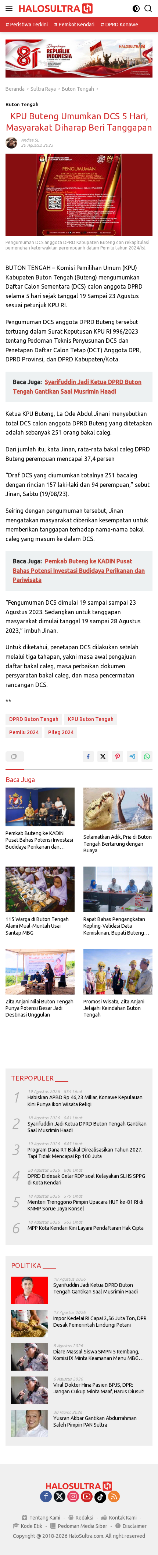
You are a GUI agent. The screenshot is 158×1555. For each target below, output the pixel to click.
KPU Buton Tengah (91, 719)
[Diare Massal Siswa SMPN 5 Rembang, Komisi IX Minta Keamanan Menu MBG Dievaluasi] (29, 1357)
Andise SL (30, 140)
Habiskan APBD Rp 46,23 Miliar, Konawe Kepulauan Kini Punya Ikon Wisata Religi (85, 1100)
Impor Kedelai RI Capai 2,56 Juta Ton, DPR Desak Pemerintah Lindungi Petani (100, 1321)
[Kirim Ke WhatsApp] (146, 756)
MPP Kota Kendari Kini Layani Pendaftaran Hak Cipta (86, 1228)
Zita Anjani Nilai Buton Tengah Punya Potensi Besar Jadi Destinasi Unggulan (39, 1008)
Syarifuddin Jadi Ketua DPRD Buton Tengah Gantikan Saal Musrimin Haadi (87, 1127)
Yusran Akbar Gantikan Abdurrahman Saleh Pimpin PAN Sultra (95, 1421)
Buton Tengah (22, 104)
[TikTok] (100, 1497)
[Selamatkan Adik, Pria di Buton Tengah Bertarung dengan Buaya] (117, 809)
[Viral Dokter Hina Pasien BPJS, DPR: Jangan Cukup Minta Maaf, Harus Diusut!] (29, 1390)
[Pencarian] (148, 9)
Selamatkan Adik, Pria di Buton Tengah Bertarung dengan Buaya (117, 843)
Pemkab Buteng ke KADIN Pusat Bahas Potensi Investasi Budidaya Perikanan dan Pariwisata (39, 840)
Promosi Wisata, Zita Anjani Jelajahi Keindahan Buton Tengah (113, 1008)
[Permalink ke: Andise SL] (11, 142)
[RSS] (114, 1497)
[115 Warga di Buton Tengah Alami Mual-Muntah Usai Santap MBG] (40, 889)
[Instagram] (73, 1497)
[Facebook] (46, 1497)
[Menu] (10, 8)
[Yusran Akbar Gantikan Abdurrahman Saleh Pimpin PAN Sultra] (29, 1423)
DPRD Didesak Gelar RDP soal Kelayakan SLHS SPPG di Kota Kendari (86, 1179)
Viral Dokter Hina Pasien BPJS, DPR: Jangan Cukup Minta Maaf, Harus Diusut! (98, 1388)
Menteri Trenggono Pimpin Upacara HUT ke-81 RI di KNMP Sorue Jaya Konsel (85, 1205)
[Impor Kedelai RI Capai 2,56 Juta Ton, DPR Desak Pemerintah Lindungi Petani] (29, 1323)
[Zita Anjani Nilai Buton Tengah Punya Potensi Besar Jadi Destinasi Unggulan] (40, 972)
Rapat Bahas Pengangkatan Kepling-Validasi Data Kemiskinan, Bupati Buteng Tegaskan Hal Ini (114, 926)
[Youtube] (87, 1497)
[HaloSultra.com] (55, 8)
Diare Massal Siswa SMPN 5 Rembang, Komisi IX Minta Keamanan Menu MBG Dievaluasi (96, 1355)
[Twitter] (59, 1497)
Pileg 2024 (60, 732)
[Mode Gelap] (136, 9)
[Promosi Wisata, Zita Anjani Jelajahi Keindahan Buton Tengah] (117, 972)
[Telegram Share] (132, 756)
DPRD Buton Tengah (33, 719)
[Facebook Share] (88, 756)
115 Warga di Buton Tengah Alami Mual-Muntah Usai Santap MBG (37, 925)
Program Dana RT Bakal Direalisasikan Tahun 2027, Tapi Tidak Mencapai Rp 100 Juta (85, 1153)
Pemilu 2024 (24, 732)
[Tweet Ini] (102, 756)
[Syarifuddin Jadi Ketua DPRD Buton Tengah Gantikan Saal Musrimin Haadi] (29, 1290)
